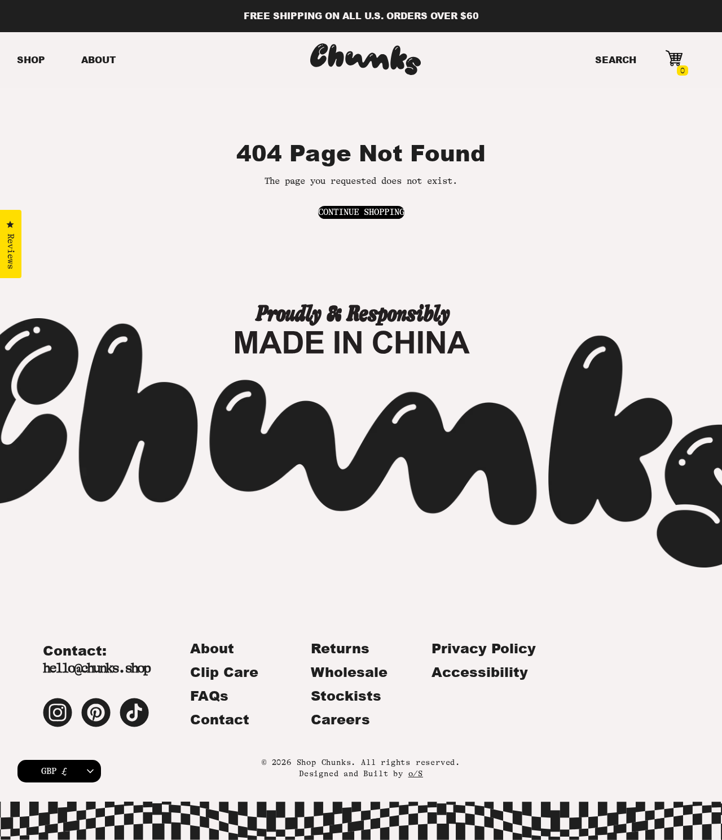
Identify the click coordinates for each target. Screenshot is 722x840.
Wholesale (349, 672)
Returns (340, 648)
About (212, 648)
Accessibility (480, 672)
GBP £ (54, 771)
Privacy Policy (484, 648)
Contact (219, 719)
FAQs (209, 696)
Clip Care (224, 672)
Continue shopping (361, 212)
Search (615, 59)
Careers (340, 719)
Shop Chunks (324, 762)
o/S (415, 773)
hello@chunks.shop (96, 668)
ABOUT (98, 59)
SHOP (31, 59)
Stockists (346, 696)
